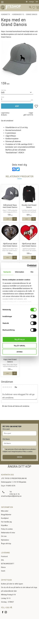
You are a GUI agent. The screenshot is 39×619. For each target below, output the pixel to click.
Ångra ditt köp (6, 544)
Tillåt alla (19, 339)
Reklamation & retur (8, 533)
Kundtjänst (5, 518)
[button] (3, 2)
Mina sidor (4, 511)
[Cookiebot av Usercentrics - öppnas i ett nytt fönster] (28, 265)
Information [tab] (19, 272)
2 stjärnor (5, 387)
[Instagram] (5, 612)
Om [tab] (32, 272)
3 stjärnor (7, 387)
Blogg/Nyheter (6, 515)
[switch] (33, 316)
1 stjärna (3, 387)
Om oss (3, 536)
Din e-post (6, 429)
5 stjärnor (11, 387)
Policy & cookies (7, 529)
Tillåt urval (19, 346)
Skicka (19, 457)
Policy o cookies (27, 451)
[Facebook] (2, 612)
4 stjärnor (9, 387)
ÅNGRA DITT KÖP (19, 466)
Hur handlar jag (6, 522)
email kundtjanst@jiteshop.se (11, 496)
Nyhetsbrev (5, 540)
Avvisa (20, 352)
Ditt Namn (6, 439)
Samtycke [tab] (7, 272)
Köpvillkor (4, 525)
